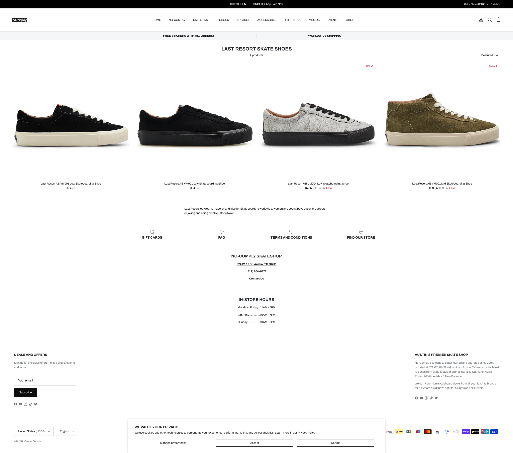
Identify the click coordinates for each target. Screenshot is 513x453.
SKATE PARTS (202, 19)
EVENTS (332, 19)
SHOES (224, 19)
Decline (335, 442)
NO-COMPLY (177, 19)
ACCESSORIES (267, 19)
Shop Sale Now (273, 4)
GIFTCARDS (293, 19)
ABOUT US (353, 19)
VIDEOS (314, 19)
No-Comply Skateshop (32, 441)
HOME (156, 19)
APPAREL (243, 19)
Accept (254, 442)
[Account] (480, 19)
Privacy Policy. (306, 432)
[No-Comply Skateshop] (19, 19)
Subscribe (25, 392)
